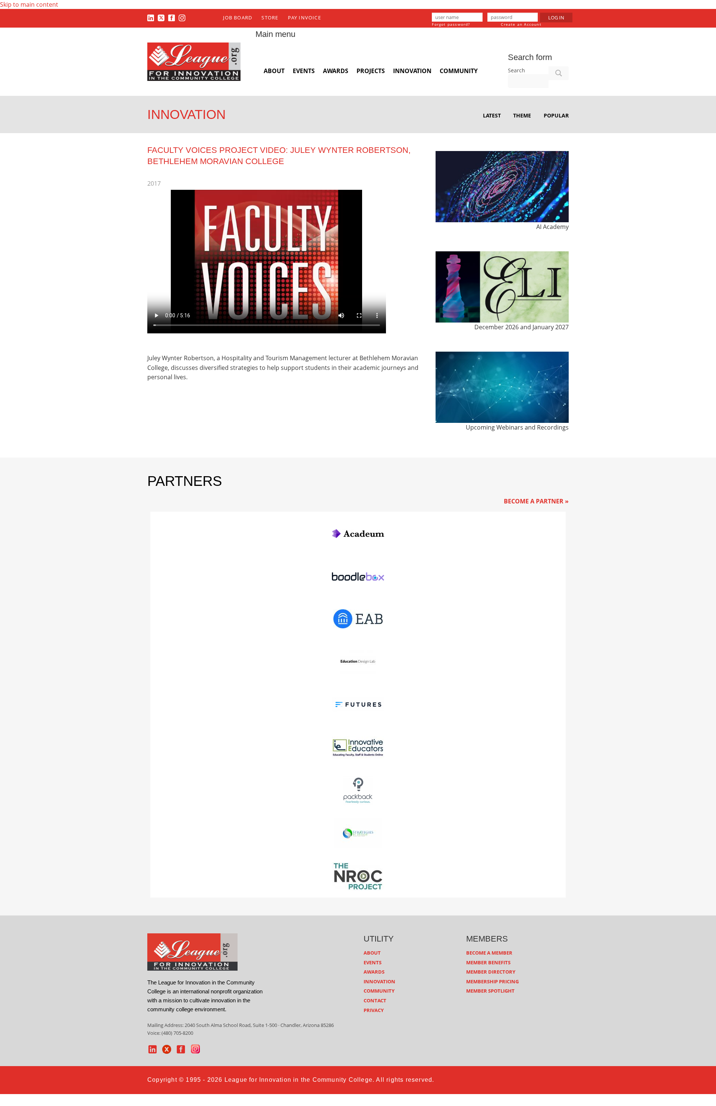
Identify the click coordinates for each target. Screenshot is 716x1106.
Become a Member (489, 952)
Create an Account (521, 24)
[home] (192, 952)
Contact (375, 1000)
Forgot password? (451, 24)
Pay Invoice (304, 17)
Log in (556, 17)
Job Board (237, 17)
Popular (556, 115)
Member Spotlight (490, 990)
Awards (335, 71)
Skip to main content (29, 4)
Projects (371, 71)
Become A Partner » (536, 501)
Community (459, 71)
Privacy (374, 1010)
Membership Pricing (492, 981)
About (274, 71)
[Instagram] (182, 17)
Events (304, 71)
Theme (522, 115)
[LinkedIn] (150, 17)
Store (269, 17)
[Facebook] (171, 17)
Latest (492, 115)
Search (516, 70)
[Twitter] (161, 17)
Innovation (412, 71)
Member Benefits (488, 962)
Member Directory (490, 971)
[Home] (194, 61)
